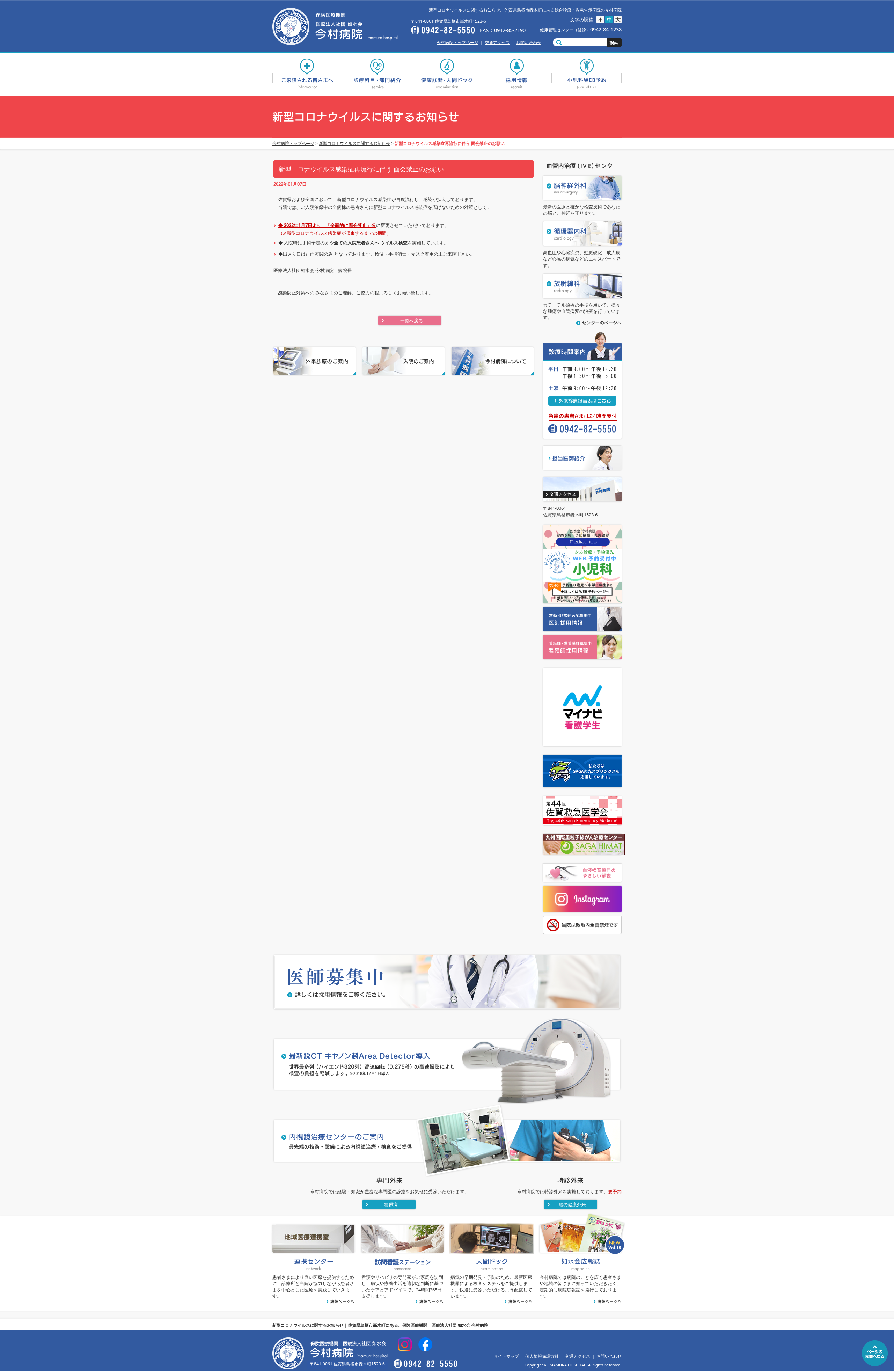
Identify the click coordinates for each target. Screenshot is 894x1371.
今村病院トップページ (457, 42)
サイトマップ (506, 1356)
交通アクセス (497, 42)
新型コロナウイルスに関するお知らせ (354, 143)
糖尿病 (391, 1204)
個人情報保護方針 (542, 1356)
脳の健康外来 (572, 1204)
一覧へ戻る (411, 320)
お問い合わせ (528, 42)
